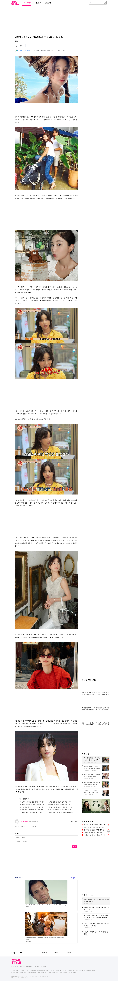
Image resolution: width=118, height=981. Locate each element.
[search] (104, 2)
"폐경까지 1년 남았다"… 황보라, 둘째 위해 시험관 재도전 (60, 813)
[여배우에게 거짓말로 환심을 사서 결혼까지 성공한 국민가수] (96, 901)
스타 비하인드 (26, 3)
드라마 (24, 826)
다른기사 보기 (74, 821)
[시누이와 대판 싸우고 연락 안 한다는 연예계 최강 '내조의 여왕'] (96, 926)
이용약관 (19, 966)
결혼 (16, 826)
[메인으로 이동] (15, 4)
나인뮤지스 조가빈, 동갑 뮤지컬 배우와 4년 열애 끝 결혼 (32, 802)
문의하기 (45, 966)
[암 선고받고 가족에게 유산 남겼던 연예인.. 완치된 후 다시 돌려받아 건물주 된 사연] (96, 917)
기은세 (20, 826)
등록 (74, 846)
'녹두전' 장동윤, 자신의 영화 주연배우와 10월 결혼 (60, 802)
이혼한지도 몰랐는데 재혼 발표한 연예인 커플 (32, 805)
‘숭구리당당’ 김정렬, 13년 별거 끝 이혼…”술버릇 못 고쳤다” (95, 830)
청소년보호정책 (38, 966)
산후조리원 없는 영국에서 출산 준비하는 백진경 (32, 813)
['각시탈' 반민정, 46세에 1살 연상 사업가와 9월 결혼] (96, 760)
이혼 (35, 826)
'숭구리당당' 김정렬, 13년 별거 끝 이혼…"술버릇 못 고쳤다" (60, 805)
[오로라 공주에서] (96, 768)
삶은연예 (38, 3)
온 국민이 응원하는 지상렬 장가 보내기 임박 (31, 807)
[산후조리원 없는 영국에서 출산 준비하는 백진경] (96, 784)
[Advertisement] (59, 20)
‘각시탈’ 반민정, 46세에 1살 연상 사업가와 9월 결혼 (95, 835)
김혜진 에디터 (18, 41)
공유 (23, 45)
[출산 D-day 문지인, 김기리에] (96, 776)
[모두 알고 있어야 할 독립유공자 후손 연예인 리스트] (96, 909)
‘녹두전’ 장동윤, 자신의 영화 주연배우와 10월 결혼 (95, 824)
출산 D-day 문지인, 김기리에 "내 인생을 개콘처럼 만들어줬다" (60, 810)
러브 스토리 (30, 826)
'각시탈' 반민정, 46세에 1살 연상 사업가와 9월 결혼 (60, 807)
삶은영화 (48, 3)
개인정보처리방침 (27, 966)
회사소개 (13, 966)
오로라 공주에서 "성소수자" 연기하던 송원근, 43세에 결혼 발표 (32, 810)
